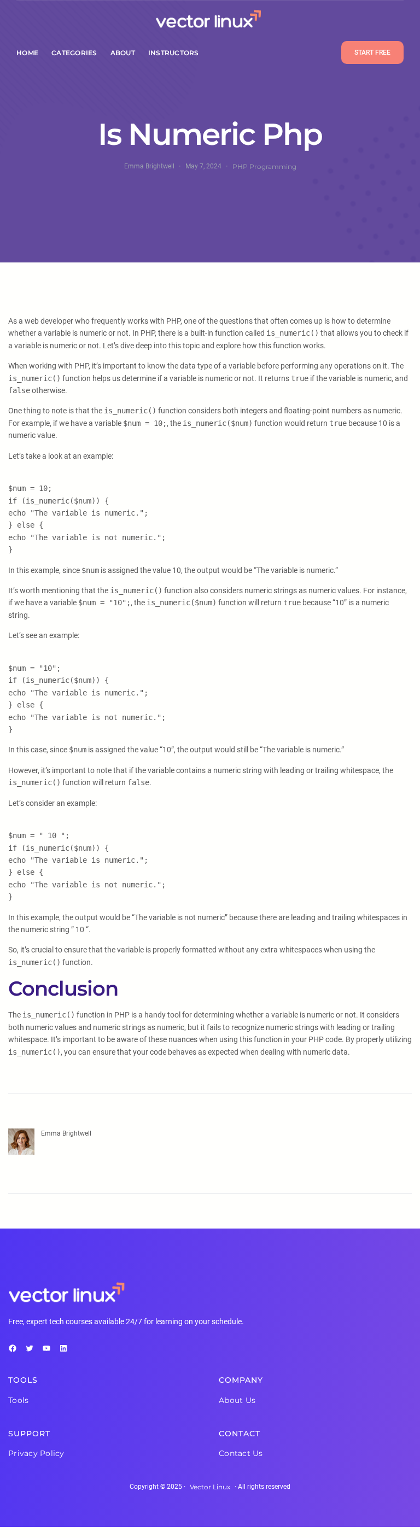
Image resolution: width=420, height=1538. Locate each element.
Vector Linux (210, 1487)
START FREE (372, 52)
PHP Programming (264, 166)
